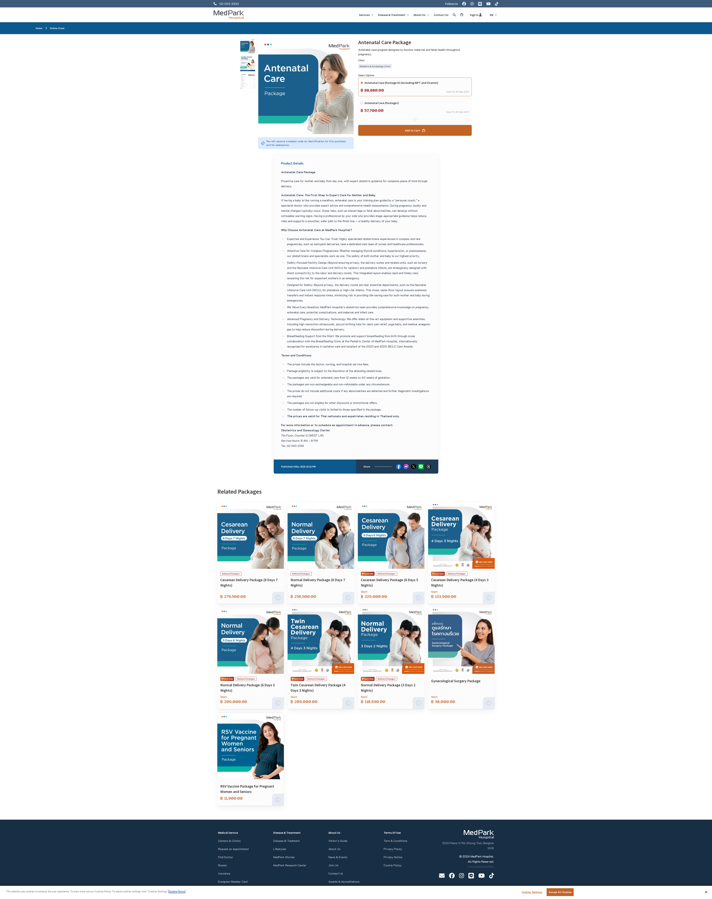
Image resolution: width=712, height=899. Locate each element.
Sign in (474, 15)
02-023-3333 (229, 4)
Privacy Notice (393, 857)
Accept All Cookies (560, 892)
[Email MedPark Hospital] (442, 875)
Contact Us (335, 873)
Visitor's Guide (337, 841)
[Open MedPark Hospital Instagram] (461, 875)
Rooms (222, 865)
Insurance (224, 873)
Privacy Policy (393, 849)
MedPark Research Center (289, 865)
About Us (334, 849)
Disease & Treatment (286, 841)
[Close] (706, 892)
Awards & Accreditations (344, 881)
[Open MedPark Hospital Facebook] (452, 875)
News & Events (337, 857)
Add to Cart (412, 130)
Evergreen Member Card (233, 881)
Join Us (333, 865)
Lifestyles (279, 849)
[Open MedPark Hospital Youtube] (481, 875)
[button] (247, 46)
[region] (356, 892)
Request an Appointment (233, 849)
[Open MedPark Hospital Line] (471, 875)
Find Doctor (225, 857)
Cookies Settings (532, 892)
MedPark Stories (284, 857)
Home (39, 28)
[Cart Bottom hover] (461, 15)
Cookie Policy (393, 865)
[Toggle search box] (454, 15)
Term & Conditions (395, 841)
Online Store (57, 28)
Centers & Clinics (229, 841)
